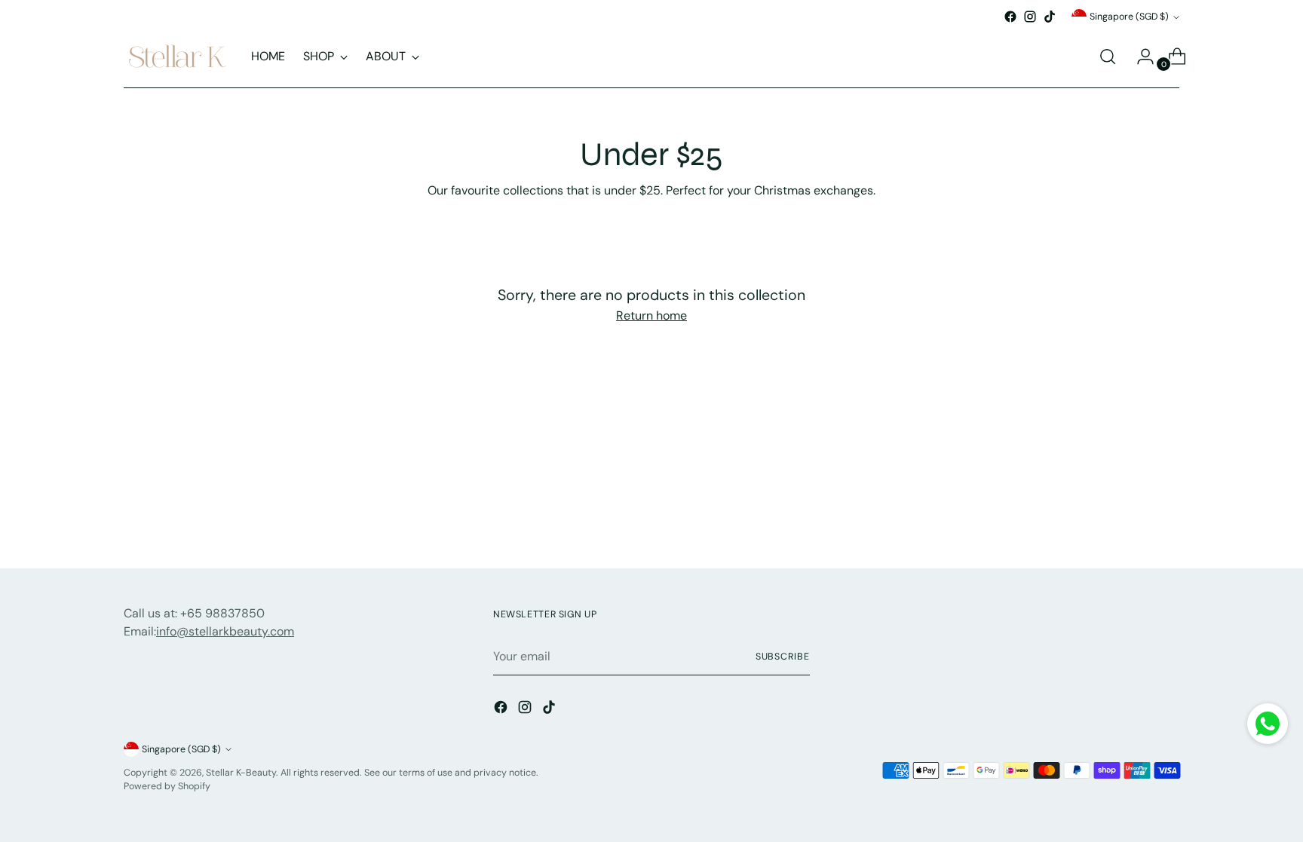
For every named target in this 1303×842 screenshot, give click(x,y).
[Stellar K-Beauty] (176, 56)
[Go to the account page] (1139, 56)
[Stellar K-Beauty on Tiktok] (1049, 16)
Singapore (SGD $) (1129, 17)
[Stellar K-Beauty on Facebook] (1010, 16)
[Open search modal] (1108, 56)
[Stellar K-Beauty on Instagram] (1030, 16)
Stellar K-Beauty (241, 773)
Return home (651, 315)
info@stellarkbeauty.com (225, 631)
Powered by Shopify (167, 786)
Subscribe (783, 657)
